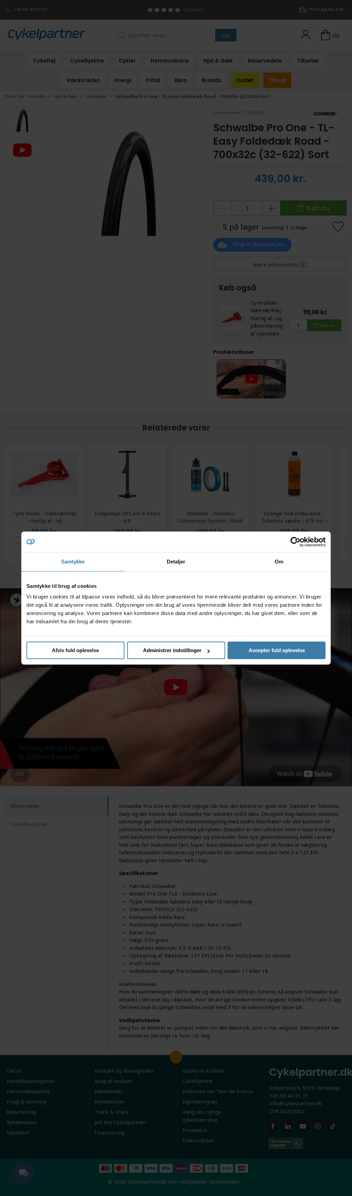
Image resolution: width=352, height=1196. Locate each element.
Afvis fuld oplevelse (75, 650)
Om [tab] (279, 561)
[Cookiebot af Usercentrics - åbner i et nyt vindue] (295, 542)
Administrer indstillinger (172, 650)
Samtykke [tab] (73, 561)
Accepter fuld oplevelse (277, 650)
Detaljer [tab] (176, 561)
